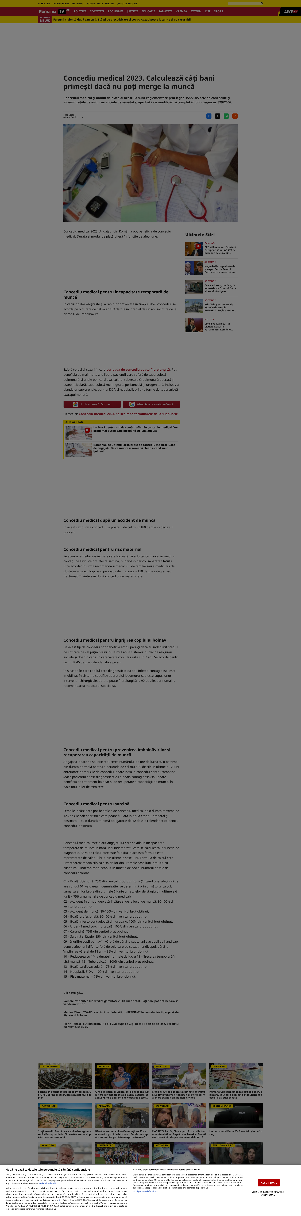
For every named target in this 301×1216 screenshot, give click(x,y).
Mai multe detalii (47, 1183)
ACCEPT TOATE (269, 1182)
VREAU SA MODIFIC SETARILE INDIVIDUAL (268, 1193)
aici (60, 1199)
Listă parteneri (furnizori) (145, 1191)
